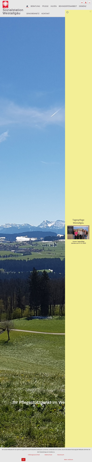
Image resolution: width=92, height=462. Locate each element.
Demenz (82, 6)
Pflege (45, 6)
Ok (23, 459)
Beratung (35, 6)
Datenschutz (48, 455)
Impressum (60, 455)
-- (89, 2)
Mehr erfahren (68, 459)
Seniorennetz (32, 13)
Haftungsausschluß (34, 455)
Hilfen (54, 6)
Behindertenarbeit (68, 6)
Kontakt (46, 13)
